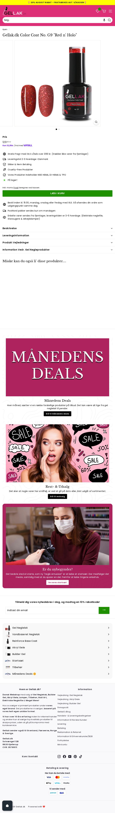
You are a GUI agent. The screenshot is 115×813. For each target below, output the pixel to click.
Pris (5, 136)
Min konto (62, 744)
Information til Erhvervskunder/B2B (75, 736)
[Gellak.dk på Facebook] (64, 756)
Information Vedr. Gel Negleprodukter (26, 249)
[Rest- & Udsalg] (57, 453)
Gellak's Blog (64, 711)
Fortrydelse (63, 740)
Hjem (5, 29)
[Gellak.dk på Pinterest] (75, 756)
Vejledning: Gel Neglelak (70, 695)
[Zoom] (96, 122)
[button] (104, 20)
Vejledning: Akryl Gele (69, 699)
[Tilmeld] (104, 610)
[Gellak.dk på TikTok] (80, 756)
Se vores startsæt (57, 582)
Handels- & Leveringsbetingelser (74, 715)
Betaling (62, 728)
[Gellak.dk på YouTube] (69, 756)
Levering (62, 724)
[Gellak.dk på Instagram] (59, 756)
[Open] (7, 806)
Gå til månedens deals (57, 413)
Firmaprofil (63, 707)
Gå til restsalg (57, 496)
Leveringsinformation (16, 235)
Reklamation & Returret (69, 732)
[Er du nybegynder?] (57, 536)
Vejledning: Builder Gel (69, 703)
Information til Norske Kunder (72, 719)
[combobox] (57, 20)
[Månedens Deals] (57, 367)
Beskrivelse (10, 228)
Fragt (16, 187)
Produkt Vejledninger (16, 242)
